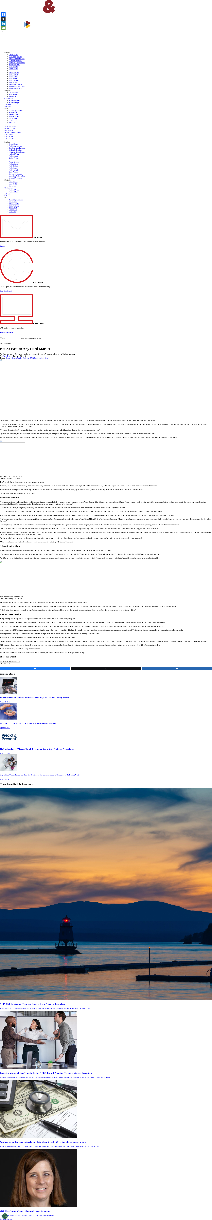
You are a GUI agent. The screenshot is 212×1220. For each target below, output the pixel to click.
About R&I (13, 118)
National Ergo (14, 102)
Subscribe (12, 97)
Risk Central (13, 77)
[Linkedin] (3, 23)
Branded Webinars (15, 89)
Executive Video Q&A (17, 87)
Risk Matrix (13, 79)
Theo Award (13, 83)
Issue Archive (13, 95)
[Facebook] (3, 14)
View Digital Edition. (6, 332)
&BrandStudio (14, 114)
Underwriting (43, 358)
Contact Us (13, 120)
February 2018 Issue (30, 358)
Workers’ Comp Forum (17, 63)
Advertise (7, 104)
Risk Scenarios (14, 81)
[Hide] (2, 32)
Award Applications (16, 110)
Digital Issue (13, 93)
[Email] (3, 28)
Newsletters (13, 112)
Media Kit (12, 122)
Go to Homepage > (6, 1219)
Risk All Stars (13, 75)
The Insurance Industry (17, 59)
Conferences (8, 98)
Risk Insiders (13, 67)
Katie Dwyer (7, 356)
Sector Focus (13, 69)
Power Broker (14, 73)
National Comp (14, 65)
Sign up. (2, 246)
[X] (3, 19)
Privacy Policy (14, 116)
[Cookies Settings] (5, 1216)
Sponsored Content (15, 85)
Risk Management (15, 57)
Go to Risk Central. (6, 291)
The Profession (9, 138)
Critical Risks (13, 55)
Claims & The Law (15, 61)
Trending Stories (10, 126)
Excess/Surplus (17, 358)
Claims (8, 358)
